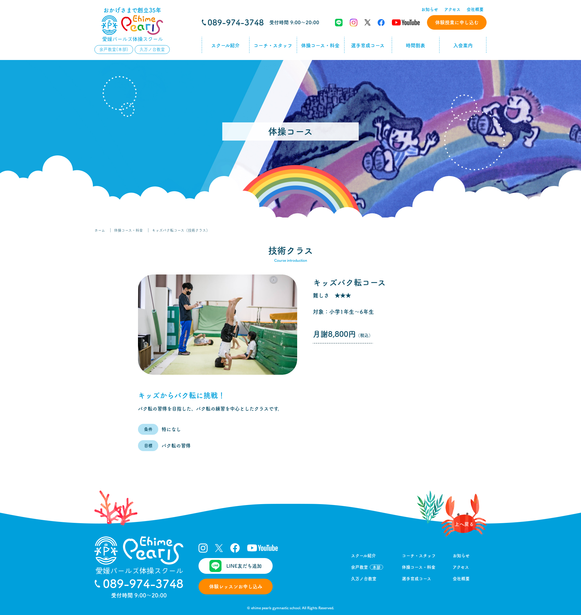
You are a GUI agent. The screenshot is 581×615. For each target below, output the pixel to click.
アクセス (452, 9)
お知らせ (429, 9)
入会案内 (463, 45)
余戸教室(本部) (113, 49)
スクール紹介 (225, 45)
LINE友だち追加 (244, 565)
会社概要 (475, 9)
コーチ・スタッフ (273, 45)
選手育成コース (368, 45)
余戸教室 (365, 567)
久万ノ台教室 (152, 49)
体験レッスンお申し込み (235, 586)
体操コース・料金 (320, 45)
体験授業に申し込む (457, 22)
